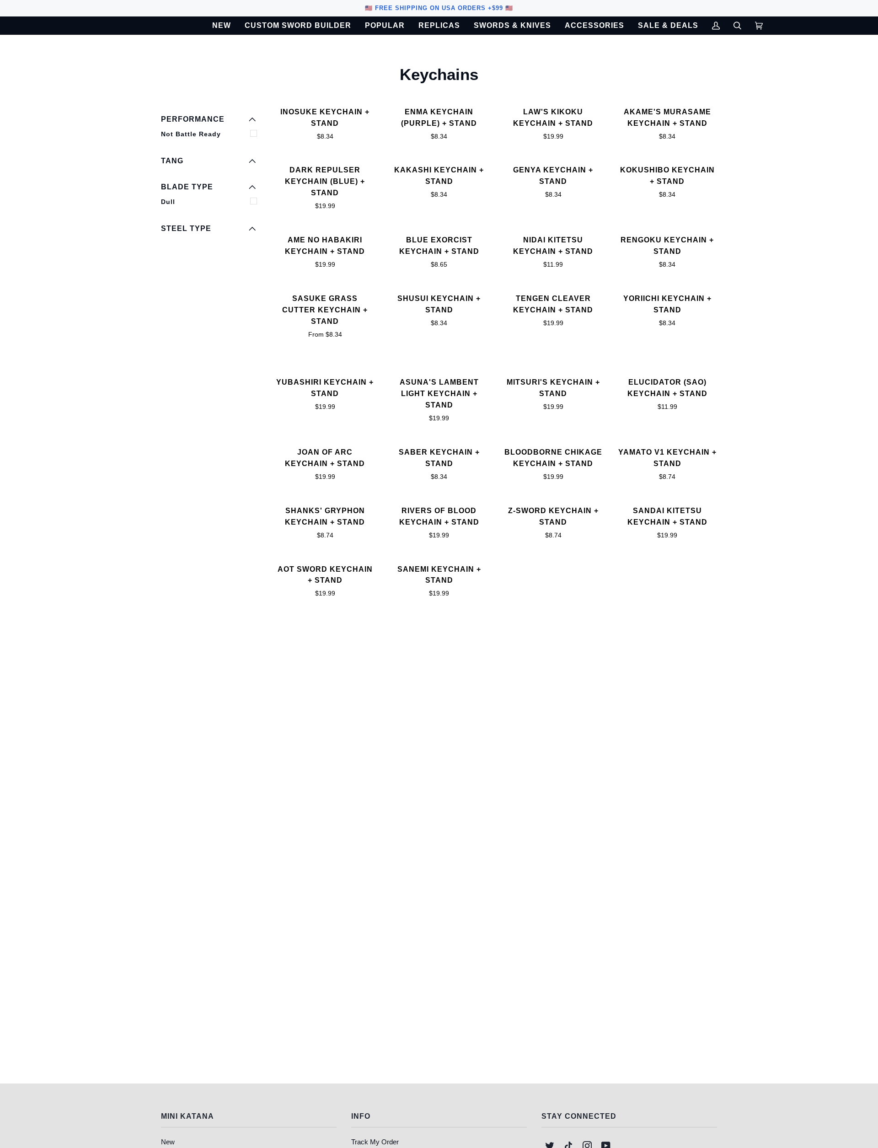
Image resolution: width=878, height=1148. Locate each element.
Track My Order (375, 1142)
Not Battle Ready (191, 134)
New (168, 1142)
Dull (168, 201)
